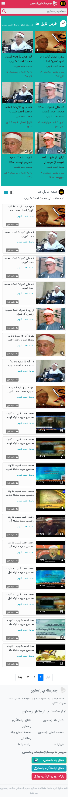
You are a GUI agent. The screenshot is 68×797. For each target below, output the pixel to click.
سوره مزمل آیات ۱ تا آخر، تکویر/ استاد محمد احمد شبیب (52, 59)
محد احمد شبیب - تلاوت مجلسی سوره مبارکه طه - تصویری (20, 648)
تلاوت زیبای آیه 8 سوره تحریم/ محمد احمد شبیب (20, 390)
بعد (20, 677)
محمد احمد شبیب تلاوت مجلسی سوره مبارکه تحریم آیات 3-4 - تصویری (20, 467)
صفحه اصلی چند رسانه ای (20, 735)
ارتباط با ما (24, 744)
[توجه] (63, 3)
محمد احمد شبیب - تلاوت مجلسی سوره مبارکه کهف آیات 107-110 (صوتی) (20, 442)
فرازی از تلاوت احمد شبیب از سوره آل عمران (52, 160)
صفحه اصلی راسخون (51, 732)
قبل (48, 677)
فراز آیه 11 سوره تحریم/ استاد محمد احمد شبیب (21, 364)
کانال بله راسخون (53, 720)
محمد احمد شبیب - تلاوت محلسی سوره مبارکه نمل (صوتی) (20, 571)
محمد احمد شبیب (55, 66)
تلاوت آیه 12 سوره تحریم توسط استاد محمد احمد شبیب (20, 160)
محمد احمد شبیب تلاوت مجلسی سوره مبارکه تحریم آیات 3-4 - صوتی (20, 493)
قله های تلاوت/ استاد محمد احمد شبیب (18, 59)
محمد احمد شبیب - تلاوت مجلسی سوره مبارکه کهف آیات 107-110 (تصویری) (20, 416)
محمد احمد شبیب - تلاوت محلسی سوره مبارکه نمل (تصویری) (20, 597)
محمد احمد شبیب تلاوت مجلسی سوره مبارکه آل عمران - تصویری (21, 519)
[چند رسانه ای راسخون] (43, 3)
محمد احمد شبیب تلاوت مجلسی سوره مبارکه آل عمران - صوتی (21, 545)
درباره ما (59, 744)
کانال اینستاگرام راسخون (21, 723)
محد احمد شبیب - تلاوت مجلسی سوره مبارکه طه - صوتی (20, 623)
